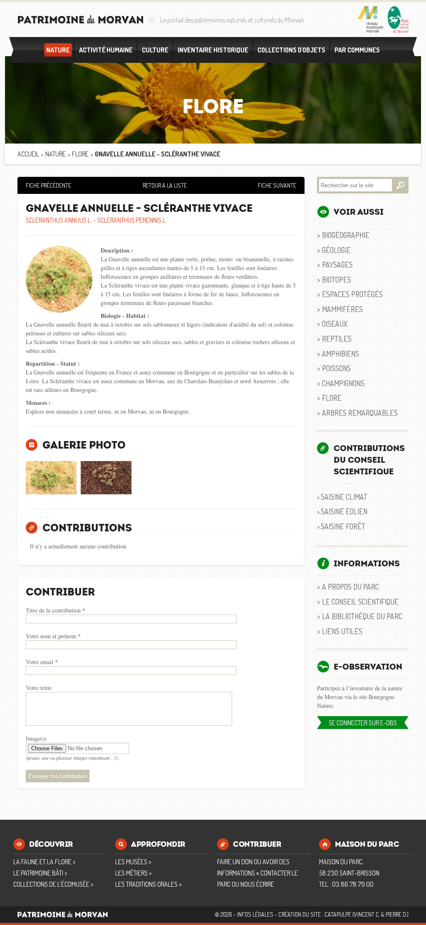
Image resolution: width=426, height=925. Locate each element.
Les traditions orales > (148, 884)
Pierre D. (396, 914)
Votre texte (39, 688)
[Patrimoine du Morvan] (80, 20)
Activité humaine (106, 50)
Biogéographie (345, 235)
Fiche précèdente (48, 185)
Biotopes (336, 279)
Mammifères (342, 309)
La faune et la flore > (44, 862)
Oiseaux (334, 323)
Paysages (337, 264)
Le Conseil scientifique (360, 601)
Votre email (42, 662)
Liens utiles (342, 631)
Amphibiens (340, 353)
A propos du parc (350, 586)
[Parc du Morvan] (398, 19)
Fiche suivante (277, 185)
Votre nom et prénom (53, 636)
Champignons (343, 383)
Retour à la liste (165, 185)
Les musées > (133, 862)
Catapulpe (337, 914)
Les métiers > (133, 873)
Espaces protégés (352, 294)
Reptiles (337, 338)
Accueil (28, 154)
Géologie (336, 250)
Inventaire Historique (213, 50)
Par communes (357, 50)
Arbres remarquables (360, 412)
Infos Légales (255, 914)
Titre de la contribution (55, 610)
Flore (80, 154)
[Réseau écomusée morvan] (370, 19)
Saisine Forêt (343, 526)
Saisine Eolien (344, 511)
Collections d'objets (291, 50)
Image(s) (36, 738)
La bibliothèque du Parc (362, 616)
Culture (155, 50)
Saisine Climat (344, 496)
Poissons (336, 368)
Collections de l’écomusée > (53, 884)
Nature (58, 50)
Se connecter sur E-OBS (363, 723)
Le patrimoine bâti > (40, 873)
